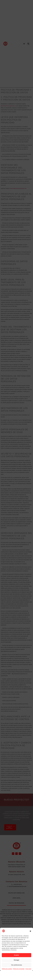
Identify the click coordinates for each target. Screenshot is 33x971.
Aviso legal (28, 968)
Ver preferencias (16, 965)
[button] (30, 931)
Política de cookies (7, 968)
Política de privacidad (18, 968)
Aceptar (16, 955)
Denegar (16, 960)
